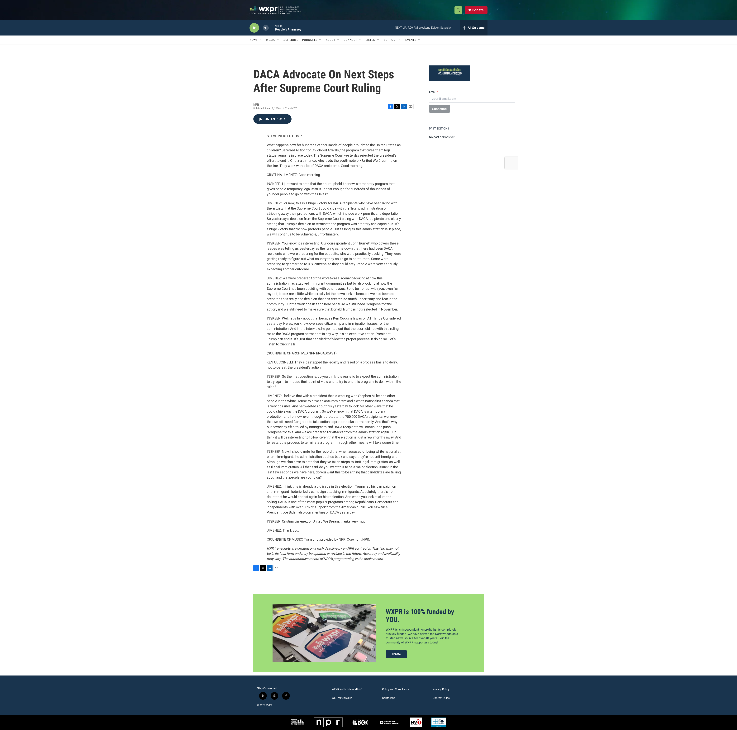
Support (390, 39)
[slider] (272, 28)
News (254, 39)
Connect (350, 39)
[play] (254, 28)
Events (410, 39)
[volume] (266, 28)
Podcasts (309, 39)
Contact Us (388, 698)
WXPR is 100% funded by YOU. (420, 616)
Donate (478, 10)
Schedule (290, 39)
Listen (370, 39)
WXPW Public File (342, 698)
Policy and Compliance (395, 689)
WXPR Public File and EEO (347, 689)
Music (270, 39)
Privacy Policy (441, 689)
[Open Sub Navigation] (260, 39)
